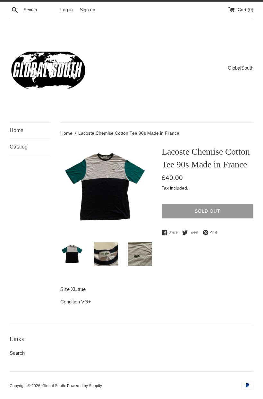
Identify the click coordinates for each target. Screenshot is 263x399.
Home (16, 130)
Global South (53, 386)
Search (17, 353)
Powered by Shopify (84, 386)
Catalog (19, 146)
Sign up (87, 9)
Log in (66, 9)
